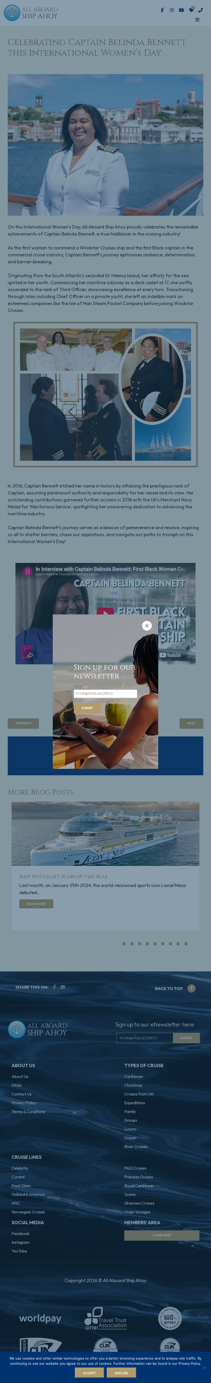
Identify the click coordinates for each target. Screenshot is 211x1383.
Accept (89, 1373)
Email (80, 685)
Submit (87, 708)
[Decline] (204, 1367)
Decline (121, 1373)
